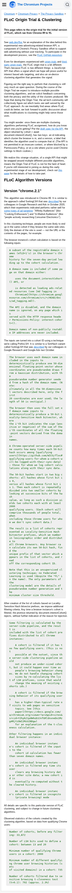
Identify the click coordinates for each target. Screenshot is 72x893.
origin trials (50, 61)
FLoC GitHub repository (49, 55)
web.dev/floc (16, 42)
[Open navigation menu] (4, 5)
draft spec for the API (51, 128)
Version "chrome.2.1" (22, 191)
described (53, 201)
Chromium (9, 13)
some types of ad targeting (18, 210)
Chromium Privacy (28, 13)
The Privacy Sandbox (52, 13)
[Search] (67, 4)
